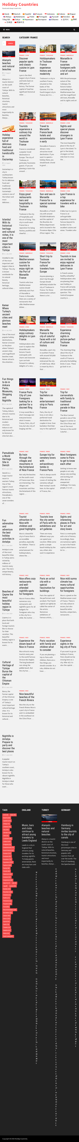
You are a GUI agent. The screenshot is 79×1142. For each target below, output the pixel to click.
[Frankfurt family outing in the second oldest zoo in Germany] (67, 869)
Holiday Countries (20, 4)
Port (6, 907)
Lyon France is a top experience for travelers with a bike (68, 200)
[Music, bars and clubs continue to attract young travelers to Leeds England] (29, 818)
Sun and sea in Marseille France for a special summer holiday (48, 200)
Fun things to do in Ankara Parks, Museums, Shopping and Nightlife (7, 390)
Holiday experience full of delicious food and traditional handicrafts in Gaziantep (8, 147)
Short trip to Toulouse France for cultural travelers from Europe (47, 264)
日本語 (9, 22)
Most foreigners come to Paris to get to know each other (68, 459)
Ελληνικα (54, 19)
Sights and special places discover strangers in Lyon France (67, 132)
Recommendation (9, 910)
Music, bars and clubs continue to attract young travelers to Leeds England (29, 833)
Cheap (6, 824)
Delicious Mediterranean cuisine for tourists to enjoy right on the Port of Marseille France (26, 267)
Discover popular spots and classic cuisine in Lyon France (26, 64)
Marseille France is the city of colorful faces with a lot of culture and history (48, 338)
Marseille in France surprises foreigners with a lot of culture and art (68, 66)
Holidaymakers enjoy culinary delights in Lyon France (27, 335)
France (21, 55)
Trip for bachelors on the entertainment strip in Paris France (47, 400)
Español (28, 14)
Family (6, 868)
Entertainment (8, 847)
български (42, 19)
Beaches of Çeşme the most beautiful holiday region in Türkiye (8, 600)
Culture (7, 841)
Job (14, 883)
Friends (6, 871)
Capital (7, 821)
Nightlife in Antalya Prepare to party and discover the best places (8, 744)
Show (6, 918)
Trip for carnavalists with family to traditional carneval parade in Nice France (67, 401)
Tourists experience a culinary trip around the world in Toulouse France (25, 135)
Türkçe (17, 19)
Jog (5, 886)
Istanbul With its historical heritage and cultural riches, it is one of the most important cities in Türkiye (8, 235)
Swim (6, 924)
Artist (13, 815)
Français (38, 14)
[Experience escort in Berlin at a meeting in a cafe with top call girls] (67, 957)
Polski (31, 17)
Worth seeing (8, 936)
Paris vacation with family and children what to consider (48, 645)
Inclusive (7, 877)
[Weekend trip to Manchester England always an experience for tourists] (28, 873)
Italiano (62, 14)
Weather (6, 930)
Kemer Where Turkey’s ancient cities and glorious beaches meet (7, 316)
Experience (8, 862)
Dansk (6, 14)
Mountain (7, 892)
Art (5, 815)
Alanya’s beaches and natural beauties (8, 65)
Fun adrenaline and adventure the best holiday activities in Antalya (8, 531)
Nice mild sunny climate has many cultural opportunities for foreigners (68, 584)
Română (66, 17)
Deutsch (17, 14)
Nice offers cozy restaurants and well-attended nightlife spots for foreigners (27, 586)
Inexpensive (7, 880)
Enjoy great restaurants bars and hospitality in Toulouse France (26, 202)
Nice (67, 389)
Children (7, 827)
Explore (7, 865)
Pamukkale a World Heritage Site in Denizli (8, 459)
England (26, 810)
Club (6, 835)
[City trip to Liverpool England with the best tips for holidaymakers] (28, 979)
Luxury (12, 886)
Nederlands (20, 17)
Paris (27, 389)
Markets (6, 889)
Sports (6, 921)
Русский (54, 17)
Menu (8, 30)
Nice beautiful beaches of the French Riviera (26, 697)
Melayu (8, 17)
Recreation (7, 913)
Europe (7, 853)
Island (6, 883)
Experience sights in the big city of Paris (68, 643)
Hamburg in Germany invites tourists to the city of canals (69, 831)
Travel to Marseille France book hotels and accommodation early (47, 134)
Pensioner (7, 901)
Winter (6, 933)
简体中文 (20, 22)
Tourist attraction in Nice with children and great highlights (27, 523)
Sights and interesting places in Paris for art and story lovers (67, 523)
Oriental (6, 895)
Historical (7, 874)
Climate (6, 833)
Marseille (69, 55)
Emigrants (7, 844)
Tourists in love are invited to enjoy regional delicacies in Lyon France (68, 262)
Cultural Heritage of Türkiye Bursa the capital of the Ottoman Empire (8, 673)
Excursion (7, 859)
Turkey (45, 810)
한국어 (66, 19)
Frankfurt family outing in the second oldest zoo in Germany (76, 910)
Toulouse (49, 55)
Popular (7, 904)
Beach (6, 818)
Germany (65, 810)
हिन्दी (75, 19)
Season (6, 916)
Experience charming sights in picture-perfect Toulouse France (67, 338)
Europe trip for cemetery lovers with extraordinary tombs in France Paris (48, 462)
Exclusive (7, 856)
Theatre (6, 927)
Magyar (72, 14)
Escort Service (8, 850)
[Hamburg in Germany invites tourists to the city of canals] (69, 818)
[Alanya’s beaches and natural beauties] (49, 818)
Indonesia (51, 14)
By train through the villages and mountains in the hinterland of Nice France (26, 462)
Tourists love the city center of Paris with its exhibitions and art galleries (48, 523)
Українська (28, 19)
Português (43, 17)
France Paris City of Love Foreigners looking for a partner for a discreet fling (25, 400)
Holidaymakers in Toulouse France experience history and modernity (47, 66)
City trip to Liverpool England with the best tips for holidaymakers (36, 1021)
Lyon (27, 55)
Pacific (6, 898)
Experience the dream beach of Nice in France (27, 643)
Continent (7, 838)
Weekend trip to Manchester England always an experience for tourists (36, 922)
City (6, 830)
